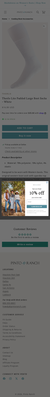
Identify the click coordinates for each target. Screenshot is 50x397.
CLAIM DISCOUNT (36, 206)
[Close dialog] (47, 182)
